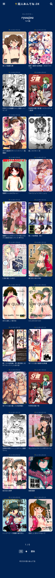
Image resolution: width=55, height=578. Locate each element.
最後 (33, 551)
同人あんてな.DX (29, 4)
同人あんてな (30, 561)
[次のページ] (26, 551)
